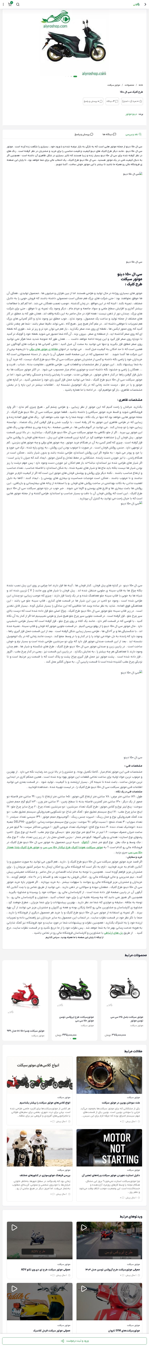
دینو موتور (131, 114)
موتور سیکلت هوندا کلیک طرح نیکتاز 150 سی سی (73, 847)
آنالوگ (85, 842)
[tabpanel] (74, 544)
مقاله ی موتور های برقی (43, 349)
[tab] (134, 134)
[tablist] (74, 134)
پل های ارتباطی (113, 933)
